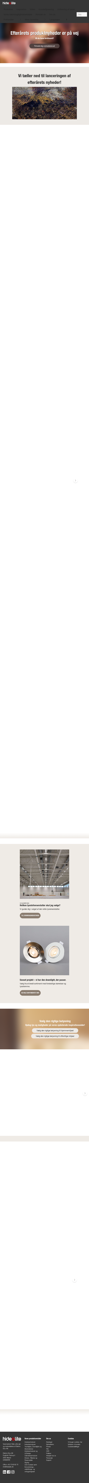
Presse (48, 1446)
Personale (49, 1458)
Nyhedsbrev (50, 1444)
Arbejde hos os (51, 1456)
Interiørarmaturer (30, 1442)
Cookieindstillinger (73, 1446)
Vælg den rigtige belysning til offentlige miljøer (55, 1036)
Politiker (48, 1453)
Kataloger (49, 1442)
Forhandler (9, 19)
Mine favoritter (31, 19)
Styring (27, 1462)
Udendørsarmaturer (31, 1456)
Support (48, 1460)
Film (47, 1449)
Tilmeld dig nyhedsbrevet (44, 46)
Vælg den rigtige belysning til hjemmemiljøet (55, 1030)
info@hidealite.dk (8, 1467)
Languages (55, 19)
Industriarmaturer (30, 1444)
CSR (47, 1451)
